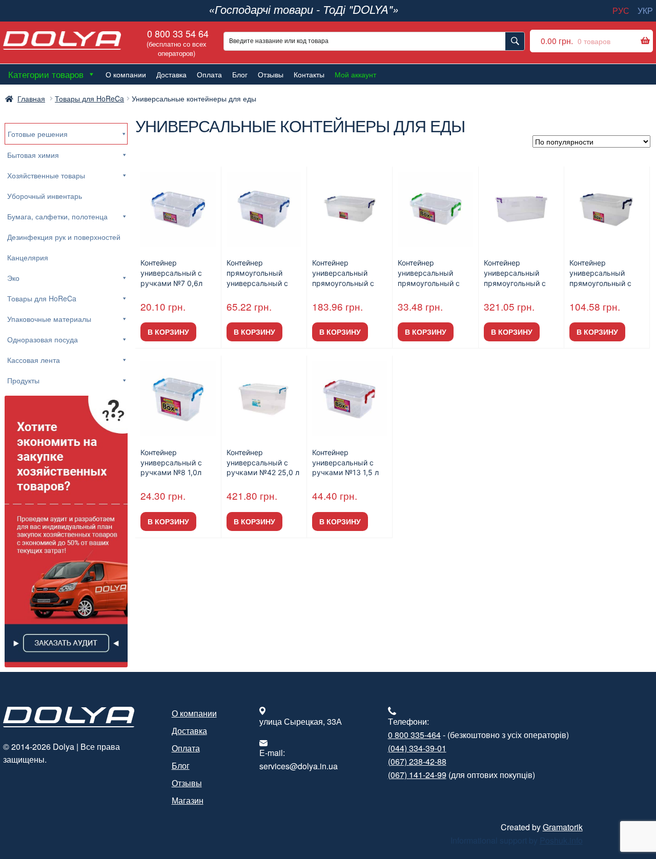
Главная (31, 98)
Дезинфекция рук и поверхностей (63, 237)
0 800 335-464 (414, 735)
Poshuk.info (561, 840)
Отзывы (270, 74)
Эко (13, 278)
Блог (240, 74)
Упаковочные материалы (49, 319)
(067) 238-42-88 (417, 761)
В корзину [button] (168, 331)
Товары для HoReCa (89, 98)
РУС (620, 10)
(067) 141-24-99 (417, 775)
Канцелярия (27, 257)
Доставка (171, 74)
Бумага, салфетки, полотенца (57, 216)
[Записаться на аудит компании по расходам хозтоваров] (66, 531)
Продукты (23, 380)
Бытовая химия (33, 155)
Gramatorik (563, 827)
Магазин (187, 800)
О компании (126, 74)
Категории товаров (46, 74)
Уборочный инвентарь (44, 196)
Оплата (209, 74)
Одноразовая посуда (42, 339)
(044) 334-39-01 (417, 748)
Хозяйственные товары (46, 175)
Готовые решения (38, 134)
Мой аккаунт (355, 74)
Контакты (309, 74)
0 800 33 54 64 (177, 42)
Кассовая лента (33, 360)
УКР (645, 10)
